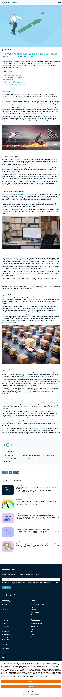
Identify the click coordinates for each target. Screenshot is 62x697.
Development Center (37, 623)
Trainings (33, 615)
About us (4, 604)
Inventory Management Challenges (14, 77)
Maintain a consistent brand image (14, 84)
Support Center (35, 629)
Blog (32, 637)
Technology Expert (7, 637)
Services (33, 609)
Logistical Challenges (10, 81)
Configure (31, 691)
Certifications (35, 612)
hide (10, 71)
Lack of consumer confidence (12, 76)
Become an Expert (7, 629)
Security (4, 258)
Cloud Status (5, 651)
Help (32, 631)
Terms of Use (12, 583)
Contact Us (5, 609)
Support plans (35, 607)
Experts (4, 623)
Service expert (6, 634)
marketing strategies (48, 116)
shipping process (32, 300)
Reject (31, 686)
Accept (31, 681)
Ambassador (5, 639)
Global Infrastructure (5, 654)
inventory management (22, 194)
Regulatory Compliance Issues (12, 82)
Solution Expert (6, 631)
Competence (7, 74)
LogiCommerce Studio (37, 604)
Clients (3, 607)
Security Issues (8, 79)
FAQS (32, 634)
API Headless (34, 626)
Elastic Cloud (5, 648)
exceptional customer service (11, 98)
